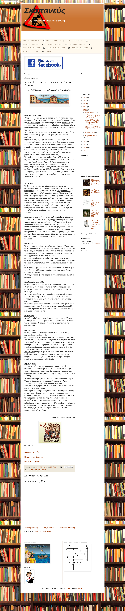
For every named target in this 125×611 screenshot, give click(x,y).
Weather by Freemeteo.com (86, 250)
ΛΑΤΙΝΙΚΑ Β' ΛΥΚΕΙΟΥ (80, 48)
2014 (85, 141)
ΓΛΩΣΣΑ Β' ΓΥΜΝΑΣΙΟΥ (75, 40)
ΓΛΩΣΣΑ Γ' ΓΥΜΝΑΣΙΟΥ (31, 44)
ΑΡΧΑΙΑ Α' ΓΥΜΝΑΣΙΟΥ (32, 40)
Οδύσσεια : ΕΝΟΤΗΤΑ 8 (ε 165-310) (95, 182)
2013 (85, 144)
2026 (85, 98)
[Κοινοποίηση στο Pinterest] (72, 467)
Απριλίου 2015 (90, 112)
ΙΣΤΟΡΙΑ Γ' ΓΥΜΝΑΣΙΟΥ (31, 48)
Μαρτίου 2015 (90, 132)
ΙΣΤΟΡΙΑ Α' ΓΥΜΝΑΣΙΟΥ (54, 44)
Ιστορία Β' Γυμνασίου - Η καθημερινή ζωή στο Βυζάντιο (92, 122)
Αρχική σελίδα (49, 528)
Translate (97, 243)
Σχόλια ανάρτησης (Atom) (42, 531)
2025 (85, 101)
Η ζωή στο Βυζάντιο (32, 462)
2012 (85, 147)
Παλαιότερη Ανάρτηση (67, 528)
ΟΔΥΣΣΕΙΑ (50, 51)
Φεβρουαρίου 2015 (92, 136)
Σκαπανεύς (44, 10)
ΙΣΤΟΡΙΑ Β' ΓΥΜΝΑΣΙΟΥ (78, 44)
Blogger (79, 588)
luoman (68, 588)
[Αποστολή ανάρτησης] (61, 467)
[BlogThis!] (66, 467)
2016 (85, 107)
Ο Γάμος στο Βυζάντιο (33, 452)
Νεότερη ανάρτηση (31, 528)
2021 (85, 104)
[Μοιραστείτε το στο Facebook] (70, 467)
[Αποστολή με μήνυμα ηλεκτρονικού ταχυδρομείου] (65, 467)
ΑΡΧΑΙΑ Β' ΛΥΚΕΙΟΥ (53, 40)
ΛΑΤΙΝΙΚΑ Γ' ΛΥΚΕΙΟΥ (31, 51)
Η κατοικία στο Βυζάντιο (33, 457)
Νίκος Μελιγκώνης (41, 467)
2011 (85, 150)
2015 (85, 110)
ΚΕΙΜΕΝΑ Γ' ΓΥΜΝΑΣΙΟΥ (56, 48)
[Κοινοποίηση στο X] (68, 467)
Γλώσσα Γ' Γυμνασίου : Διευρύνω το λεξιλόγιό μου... (95, 224)
